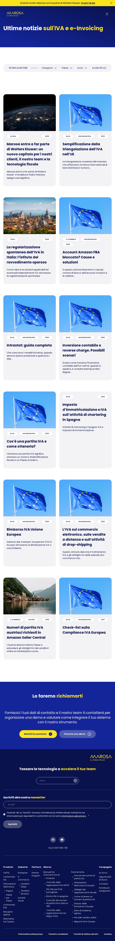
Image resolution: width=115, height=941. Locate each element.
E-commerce (23, 878)
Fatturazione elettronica (9, 885)
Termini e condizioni (58, 934)
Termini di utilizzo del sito (86, 934)
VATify (6, 872)
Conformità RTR (9, 906)
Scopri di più (88, 3)
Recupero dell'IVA (8, 913)
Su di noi (103, 872)
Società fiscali (21, 899)
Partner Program (36, 874)
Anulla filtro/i (99, 67)
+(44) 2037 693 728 (57, 847)
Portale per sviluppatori (104, 889)
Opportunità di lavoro (105, 878)
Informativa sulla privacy (30, 934)
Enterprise (23, 872)
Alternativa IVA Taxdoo (8, 920)
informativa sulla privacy (74, 816)
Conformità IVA (9, 878)
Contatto (103, 883)
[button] (107, 14)
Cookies (108, 934)
